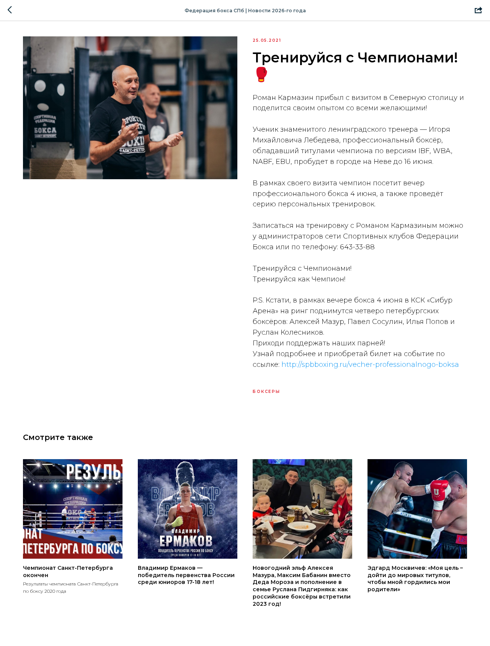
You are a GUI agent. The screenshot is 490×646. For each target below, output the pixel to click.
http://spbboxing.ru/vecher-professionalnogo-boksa (370, 364)
